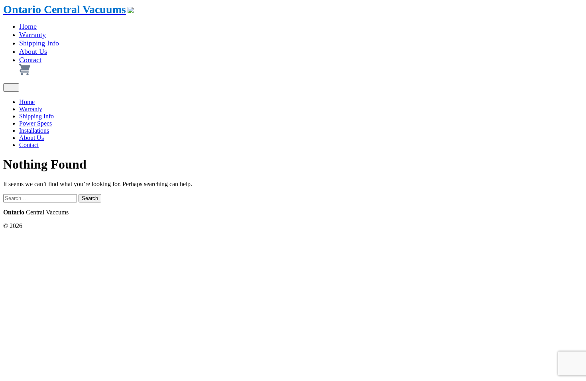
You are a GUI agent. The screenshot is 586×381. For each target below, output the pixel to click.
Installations (34, 130)
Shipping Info (39, 43)
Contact (30, 60)
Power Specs (35, 123)
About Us (33, 51)
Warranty (32, 35)
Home (28, 26)
